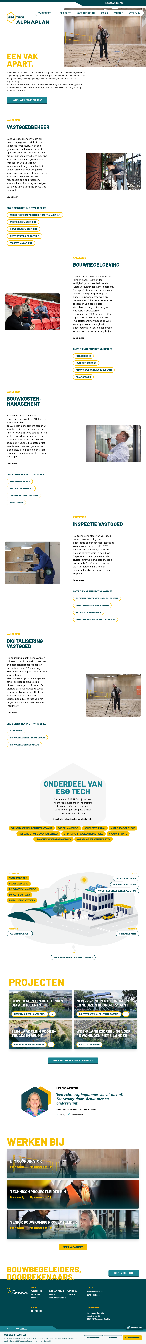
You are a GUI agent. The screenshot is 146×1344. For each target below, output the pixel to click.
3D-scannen (16, 730)
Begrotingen (16, 502)
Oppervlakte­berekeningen (24, 495)
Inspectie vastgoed (19, 894)
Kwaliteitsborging (86, 363)
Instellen (113, 1338)
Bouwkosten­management (23, 889)
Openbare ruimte (118, 833)
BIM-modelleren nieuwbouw (24, 744)
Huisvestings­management (23, 229)
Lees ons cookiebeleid (42, 1341)
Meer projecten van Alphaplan (73, 1060)
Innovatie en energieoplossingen (53, 839)
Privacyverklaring (57, 1298)
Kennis (104, 13)
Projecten (65, 13)
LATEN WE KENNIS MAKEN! (27, 100)
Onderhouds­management (23, 222)
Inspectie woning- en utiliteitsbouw (95, 619)
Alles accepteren (132, 1338)
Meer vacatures (73, 1247)
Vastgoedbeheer (18, 878)
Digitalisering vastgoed (22, 900)
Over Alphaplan (86, 13)
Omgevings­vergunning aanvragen (94, 370)
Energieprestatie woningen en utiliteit (97, 598)
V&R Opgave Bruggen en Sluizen (93, 839)
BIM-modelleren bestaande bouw (27, 737)
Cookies (34, 1298)
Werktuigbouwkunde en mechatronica (31, 828)
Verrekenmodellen (20, 481)
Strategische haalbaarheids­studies (83, 833)
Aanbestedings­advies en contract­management (35, 215)
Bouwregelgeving (18, 883)
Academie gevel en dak (123, 828)
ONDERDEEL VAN (113, 3)
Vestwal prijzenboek (21, 488)
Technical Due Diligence (88, 612)
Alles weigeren (93, 1338)
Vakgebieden (36, 1291)
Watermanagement (68, 828)
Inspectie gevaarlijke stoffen (92, 605)
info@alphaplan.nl (94, 1291)
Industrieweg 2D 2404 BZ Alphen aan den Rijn (98, 1316)
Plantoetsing (83, 377)
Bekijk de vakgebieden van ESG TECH (73, 819)
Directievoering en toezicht (25, 236)
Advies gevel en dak (95, 828)
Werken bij (134, 13)
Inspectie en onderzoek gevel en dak (38, 833)
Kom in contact (123, 1272)
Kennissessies (83, 356)
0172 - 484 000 (93, 1295)
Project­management (21, 243)
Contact (118, 13)
